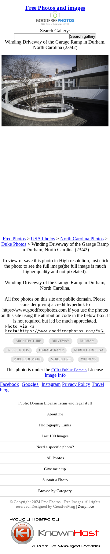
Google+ (30, 384)
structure (61, 359)
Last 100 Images (55, 436)
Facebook (9, 384)
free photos (17, 350)
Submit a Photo (55, 480)
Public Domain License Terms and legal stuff (55, 403)
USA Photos (43, 238)
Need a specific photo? (55, 447)
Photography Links (55, 425)
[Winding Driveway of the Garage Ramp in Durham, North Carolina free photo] (55, 124)
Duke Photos (13, 244)
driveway (60, 341)
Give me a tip (55, 469)
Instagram (51, 384)
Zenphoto (86, 506)
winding (88, 359)
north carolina (89, 350)
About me (55, 414)
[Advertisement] (55, 181)
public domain (27, 359)
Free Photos (14, 238)
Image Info (55, 375)
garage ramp (51, 350)
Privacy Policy (76, 384)
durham (87, 341)
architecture (28, 341)
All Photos (55, 458)
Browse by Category (55, 491)
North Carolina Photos (82, 238)
